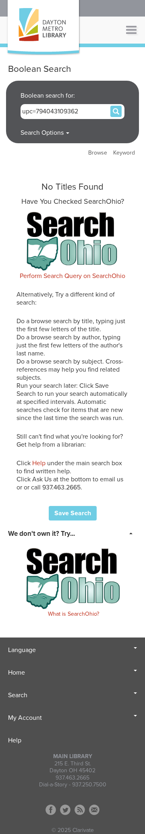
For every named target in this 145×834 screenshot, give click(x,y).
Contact (94, 809)
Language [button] (22, 650)
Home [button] (16, 673)
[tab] (72, 533)
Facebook (50, 809)
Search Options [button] (43, 133)
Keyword (124, 152)
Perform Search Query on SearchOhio (72, 276)
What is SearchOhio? (73, 613)
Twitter (65, 809)
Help (39, 463)
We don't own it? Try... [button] (41, 533)
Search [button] (17, 695)
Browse (97, 152)
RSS (79, 809)
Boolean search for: (49, 96)
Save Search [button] (72, 513)
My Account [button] (25, 718)
